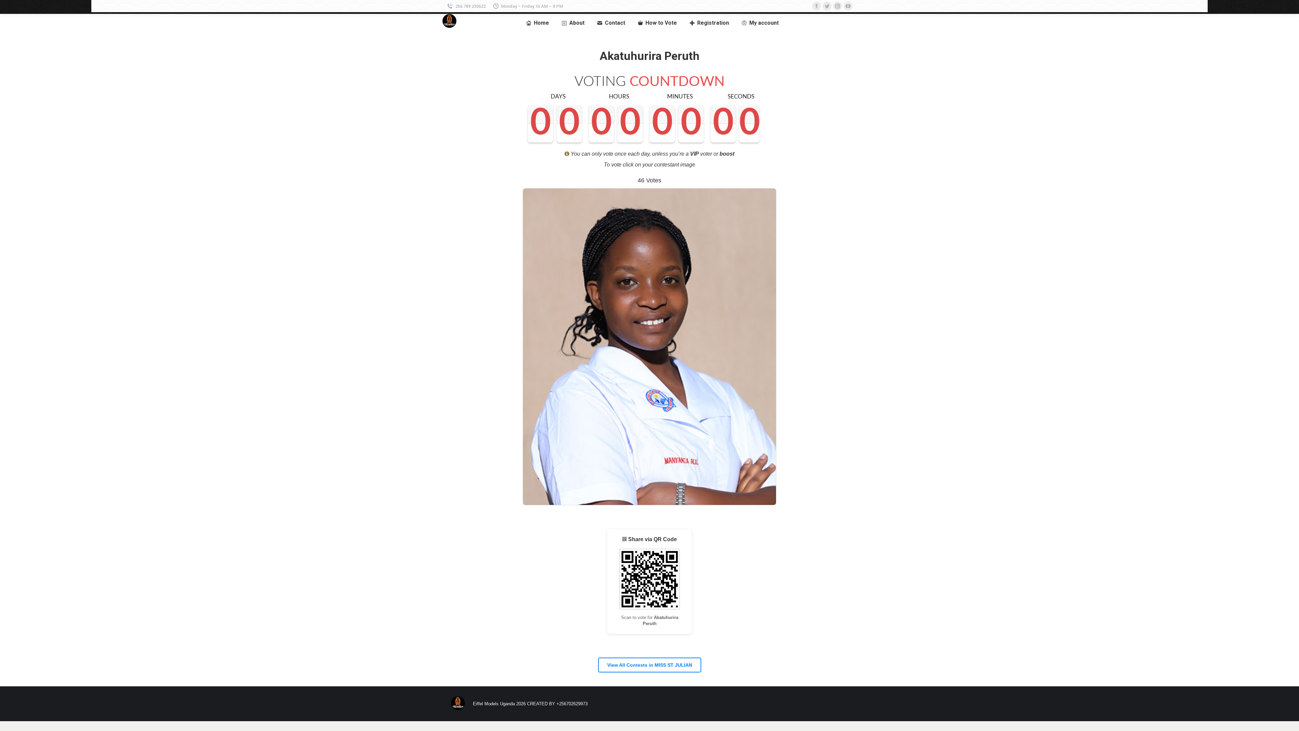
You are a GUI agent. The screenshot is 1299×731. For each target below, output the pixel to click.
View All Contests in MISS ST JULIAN (649, 665)
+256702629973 (572, 703)
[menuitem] (537, 23)
